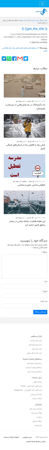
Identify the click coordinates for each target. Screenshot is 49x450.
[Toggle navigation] (42, 3)
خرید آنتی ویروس (36, 394)
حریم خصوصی (27, 437)
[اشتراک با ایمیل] (20, 58)
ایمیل (44, 291)
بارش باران (23, 48)
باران (29, 48)
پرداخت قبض (37, 382)
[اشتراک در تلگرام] (4, 58)
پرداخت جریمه (37, 398)
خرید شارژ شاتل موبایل (34, 353)
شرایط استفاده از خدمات (11, 437)
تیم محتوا (31, 181)
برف (10, 48)
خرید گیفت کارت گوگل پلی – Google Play (28, 390)
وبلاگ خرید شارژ (37, 20)
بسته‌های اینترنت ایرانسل (34, 367)
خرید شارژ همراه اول (35, 345)
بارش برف (15, 48)
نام (45, 281)
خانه (46, 20)
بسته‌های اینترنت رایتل (34, 372)
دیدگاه (44, 252)
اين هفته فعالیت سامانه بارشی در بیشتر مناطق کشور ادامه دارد (27, 223)
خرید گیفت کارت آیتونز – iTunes (31, 386)
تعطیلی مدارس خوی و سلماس (31, 185)
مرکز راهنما (38, 425)
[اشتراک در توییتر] (25, 58)
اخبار (28, 20)
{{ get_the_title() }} (34, 29)
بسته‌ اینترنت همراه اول (34, 363)
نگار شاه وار (30, 101)
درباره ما (39, 417)
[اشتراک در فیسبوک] (14, 58)
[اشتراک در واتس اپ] (9, 58)
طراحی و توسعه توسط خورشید (35, 441)
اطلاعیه (24, 181)
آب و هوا (23, 20)
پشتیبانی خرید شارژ (35, 409)
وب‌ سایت (43, 301)
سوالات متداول (37, 421)
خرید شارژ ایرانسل (36, 340)
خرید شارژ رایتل (37, 349)
